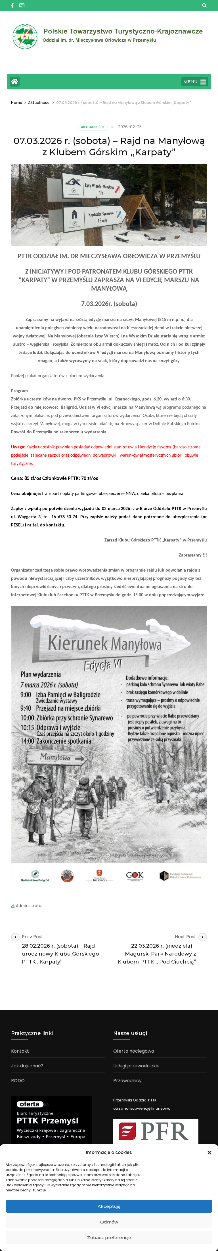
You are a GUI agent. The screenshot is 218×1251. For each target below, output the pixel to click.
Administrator (29, 905)
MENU (190, 81)
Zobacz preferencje (109, 1237)
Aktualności (92, 127)
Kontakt (20, 1051)
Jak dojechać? (27, 1066)
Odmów (109, 1222)
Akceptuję (109, 1206)
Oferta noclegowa (133, 1051)
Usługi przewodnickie (136, 1066)
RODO (18, 1080)
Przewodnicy (127, 1080)
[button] (209, 1152)
